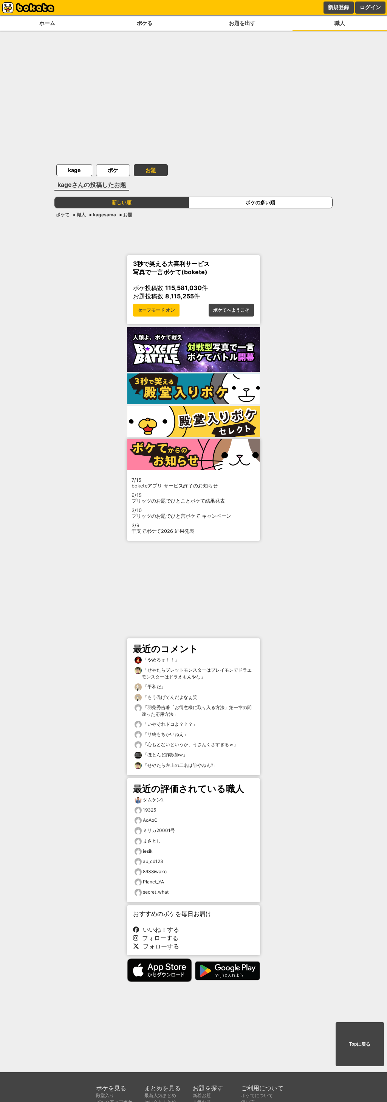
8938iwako (155, 871)
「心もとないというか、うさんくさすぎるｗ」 (190, 744)
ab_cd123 (153, 861)
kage (74, 170)
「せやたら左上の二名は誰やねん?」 (180, 765)
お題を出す (242, 23)
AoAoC (150, 820)
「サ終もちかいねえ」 (165, 734)
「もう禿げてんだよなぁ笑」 (172, 697)
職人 (339, 23)
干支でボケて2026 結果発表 (163, 528)
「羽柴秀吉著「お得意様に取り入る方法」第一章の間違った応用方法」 (197, 711)
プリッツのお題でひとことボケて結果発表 (178, 498)
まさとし (152, 841)
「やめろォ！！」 (160, 660)
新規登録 (338, 7)
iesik (148, 851)
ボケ (113, 170)
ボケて (63, 214)
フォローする (158, 938)
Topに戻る (359, 1044)
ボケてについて (257, 1095)
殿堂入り (105, 1095)
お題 (151, 170)
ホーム (47, 23)
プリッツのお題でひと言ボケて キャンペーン (181, 513)
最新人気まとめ (160, 1095)
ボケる (145, 23)
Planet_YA (153, 882)
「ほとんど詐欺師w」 (164, 754)
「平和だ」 (154, 686)
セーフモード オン (156, 310)
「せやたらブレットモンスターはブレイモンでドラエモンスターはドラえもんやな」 (197, 673)
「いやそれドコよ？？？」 (169, 724)
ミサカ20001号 (159, 830)
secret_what (156, 892)
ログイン (370, 7)
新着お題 (202, 1095)
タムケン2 (153, 799)
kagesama (104, 214)
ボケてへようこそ (231, 310)
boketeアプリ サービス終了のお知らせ (175, 483)
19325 (149, 810)
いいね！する (159, 929)
